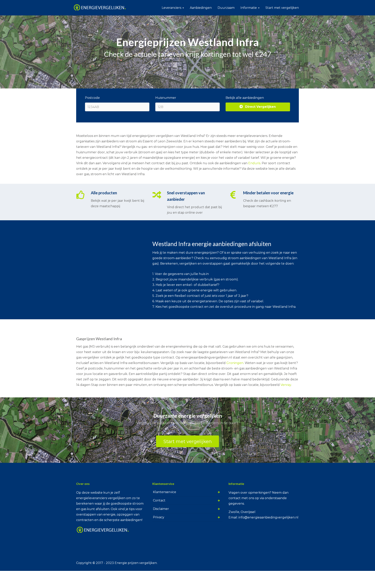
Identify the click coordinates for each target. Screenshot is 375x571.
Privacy (158, 517)
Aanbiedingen (201, 8)
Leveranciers (172, 8)
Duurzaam (226, 8)
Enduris (254, 163)
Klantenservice (164, 492)
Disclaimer (161, 509)
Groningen (234, 363)
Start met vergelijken (282, 8)
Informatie (249, 8)
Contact (159, 500)
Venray (285, 385)
